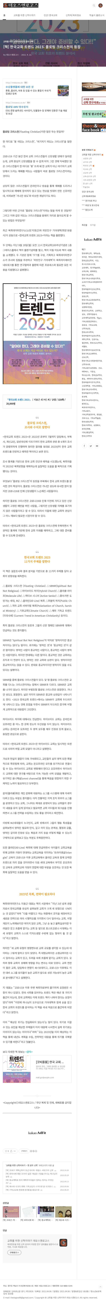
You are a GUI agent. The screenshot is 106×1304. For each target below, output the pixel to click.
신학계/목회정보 (73, 15)
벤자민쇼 (85, 403)
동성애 (84, 396)
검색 (94, 5)
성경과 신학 (87, 158)
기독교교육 (92, 325)
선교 (100, 368)
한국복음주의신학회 (89, 292)
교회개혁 (85, 267)
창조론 (84, 257)
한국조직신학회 (87, 310)
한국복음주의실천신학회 (91, 335)
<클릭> (29, 1051)
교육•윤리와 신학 (89, 176)
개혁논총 (96, 253)
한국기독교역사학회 (89, 389)
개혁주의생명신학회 (94, 378)
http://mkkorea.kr (14, 83)
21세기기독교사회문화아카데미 (92, 284)
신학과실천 (86, 328)
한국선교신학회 (96, 343)
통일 (83, 378)
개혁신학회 (86, 339)
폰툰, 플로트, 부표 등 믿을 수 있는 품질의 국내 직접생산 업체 (28, 92)
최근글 (84, 225)
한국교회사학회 (87, 332)
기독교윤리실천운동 (89, 368)
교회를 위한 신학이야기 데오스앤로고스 (28, 1240)
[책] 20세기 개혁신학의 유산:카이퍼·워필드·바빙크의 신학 (29, 1170)
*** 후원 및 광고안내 (90, 205)
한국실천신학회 (87, 260)
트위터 (90, 445)
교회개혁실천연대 (88, 317)
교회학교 (98, 310)
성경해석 (96, 425)
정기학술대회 (95, 267)
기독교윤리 (86, 411)
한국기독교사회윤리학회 (91, 278)
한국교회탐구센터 (95, 257)
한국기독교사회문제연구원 (92, 360)
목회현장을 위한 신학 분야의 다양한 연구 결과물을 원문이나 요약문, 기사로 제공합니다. (32, 1245)
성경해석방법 (87, 307)
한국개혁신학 (87, 253)
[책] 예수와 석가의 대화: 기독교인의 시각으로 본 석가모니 (29, 1186)
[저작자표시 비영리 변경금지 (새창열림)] (33, 1151)
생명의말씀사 (92, 314)
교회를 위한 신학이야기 (24, 15)
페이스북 (84, 445)
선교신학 (85, 357)
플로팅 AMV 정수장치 (17, 106)
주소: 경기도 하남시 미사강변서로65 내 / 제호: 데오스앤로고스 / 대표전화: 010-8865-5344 (37, 1286)
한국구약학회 (87, 425)
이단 (96, 260)
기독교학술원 (95, 418)
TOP (100, 1287)
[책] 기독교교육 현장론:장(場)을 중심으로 (22, 1189)
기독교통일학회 (87, 432)
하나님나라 (86, 375)
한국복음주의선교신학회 (91, 289)
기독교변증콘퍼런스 (89, 321)
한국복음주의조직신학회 (91, 382)
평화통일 (93, 271)
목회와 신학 (87, 165)
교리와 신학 (87, 162)
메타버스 (85, 371)
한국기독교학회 (87, 275)
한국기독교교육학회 (89, 353)
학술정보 (86, 187)
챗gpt (99, 317)
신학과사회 (86, 364)
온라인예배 (86, 429)
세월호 (84, 346)
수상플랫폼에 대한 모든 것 (20, 86)
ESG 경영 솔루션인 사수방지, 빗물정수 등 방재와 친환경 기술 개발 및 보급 (36, 112)
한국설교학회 (97, 375)
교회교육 (85, 271)
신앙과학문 (86, 386)
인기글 (93, 225)
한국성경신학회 (87, 421)
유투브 (97, 445)
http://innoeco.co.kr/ (16, 103)
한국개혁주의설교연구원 (91, 350)
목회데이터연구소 (88, 407)
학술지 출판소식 (96, 15)
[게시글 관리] (14, 1151)
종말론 (99, 414)
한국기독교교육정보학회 (91, 300)
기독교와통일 (97, 386)
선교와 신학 (87, 172)
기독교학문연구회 (88, 414)
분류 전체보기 (88, 149)
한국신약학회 (87, 436)
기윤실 (92, 371)
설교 (83, 314)
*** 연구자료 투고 (89, 200)
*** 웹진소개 (87, 209)
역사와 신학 (87, 169)
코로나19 (85, 418)
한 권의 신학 (32, 1165)
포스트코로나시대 (88, 264)
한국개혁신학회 (87, 303)
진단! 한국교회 (50, 15)
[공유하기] (11, 1151)
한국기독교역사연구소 (90, 400)
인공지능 (95, 339)
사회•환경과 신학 (89, 180)
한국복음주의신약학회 (90, 393)
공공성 (84, 325)
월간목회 (85, 343)
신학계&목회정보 (89, 196)
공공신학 (85, 296)
